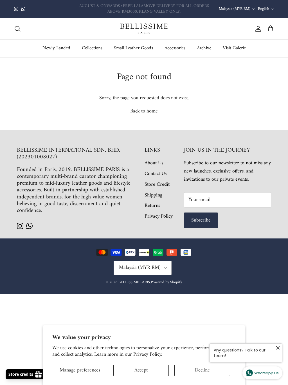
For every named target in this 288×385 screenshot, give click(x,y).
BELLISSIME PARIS (134, 282)
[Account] (257, 28)
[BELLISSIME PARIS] (144, 28)
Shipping (153, 195)
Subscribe (201, 220)
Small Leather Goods (133, 48)
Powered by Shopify (166, 282)
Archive (204, 48)
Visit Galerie (234, 48)
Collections (92, 48)
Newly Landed (56, 48)
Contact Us (155, 173)
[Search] (17, 28)
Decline (202, 370)
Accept (141, 370)
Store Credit (157, 184)
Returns (152, 205)
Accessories (175, 48)
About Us (154, 163)
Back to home (144, 111)
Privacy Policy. (147, 354)
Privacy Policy (159, 216)
